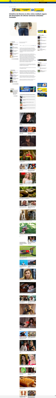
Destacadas (18, 2)
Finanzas (16, 2)
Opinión (25, 2)
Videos (23, 2)
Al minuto (13, 2)
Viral (21, 2)
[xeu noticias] (10, 1)
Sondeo (27, 2)
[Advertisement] (14, 64)
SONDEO (12, 89)
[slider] (27, 45)
